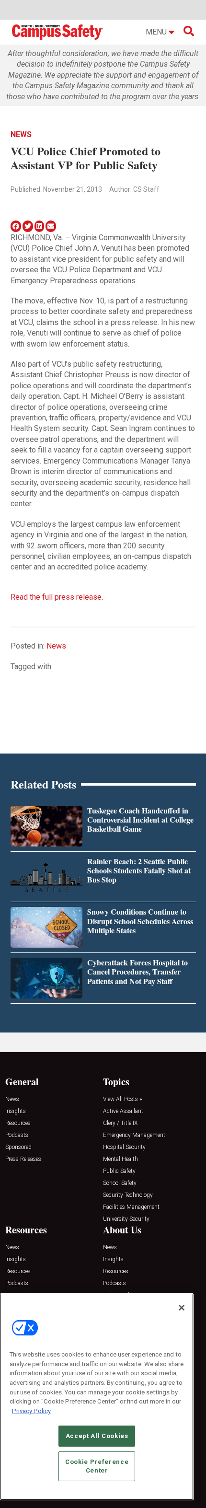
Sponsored (18, 1147)
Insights (15, 1111)
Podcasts (16, 1135)
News (21, 134)
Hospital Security (124, 1147)
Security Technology (128, 1195)
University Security (126, 1219)
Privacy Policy (31, 1411)
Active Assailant (123, 1111)
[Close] (181, 1307)
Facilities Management (131, 1207)
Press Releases (23, 1159)
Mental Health (120, 1159)
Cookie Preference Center (96, 1466)
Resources (18, 1123)
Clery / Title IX (120, 1123)
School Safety (120, 1183)
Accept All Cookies (97, 1435)
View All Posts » (122, 1099)
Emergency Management (134, 1135)
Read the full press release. (57, 597)
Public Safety (119, 1171)
